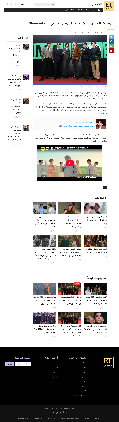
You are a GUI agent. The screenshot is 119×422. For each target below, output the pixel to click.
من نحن (97, 418)
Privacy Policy (51, 418)
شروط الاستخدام (23, 418)
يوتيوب (54, 412)
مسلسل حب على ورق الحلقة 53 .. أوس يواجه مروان (15, 106)
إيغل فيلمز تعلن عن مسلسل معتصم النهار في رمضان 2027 (14, 133)
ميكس (104, 228)
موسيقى (110, 19)
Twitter (15, 4)
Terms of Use (38, 418)
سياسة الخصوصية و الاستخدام (70, 418)
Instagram (11, 4)
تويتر (56, 368)
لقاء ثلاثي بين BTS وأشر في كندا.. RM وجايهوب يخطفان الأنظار (96, 300)
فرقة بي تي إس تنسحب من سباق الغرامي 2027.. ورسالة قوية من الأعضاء (70, 300)
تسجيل (10, 364)
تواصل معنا (53, 377)
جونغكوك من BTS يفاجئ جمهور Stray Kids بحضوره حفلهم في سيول (44, 300)
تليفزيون (78, 231)
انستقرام (54, 372)
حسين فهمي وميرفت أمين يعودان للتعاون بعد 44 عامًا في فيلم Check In (70, 252)
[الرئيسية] (108, 6)
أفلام (79, 260)
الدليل (95, 10)
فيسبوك (54, 363)
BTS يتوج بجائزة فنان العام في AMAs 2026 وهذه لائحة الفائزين (44, 329)
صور (84, 372)
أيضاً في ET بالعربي (84, 123)
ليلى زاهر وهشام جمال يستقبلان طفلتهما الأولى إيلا (95, 220)
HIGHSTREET (85, 10)
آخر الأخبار (68, 10)
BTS (104, 187)
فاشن (83, 391)
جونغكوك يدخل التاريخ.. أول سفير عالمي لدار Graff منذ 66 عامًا (95, 329)
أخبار (84, 363)
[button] (111, 37)
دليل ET (23, 4)
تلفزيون (83, 382)
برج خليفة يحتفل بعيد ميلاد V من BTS (76, 126)
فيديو (85, 5)
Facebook (7, 4)
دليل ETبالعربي (80, 396)
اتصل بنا (87, 418)
